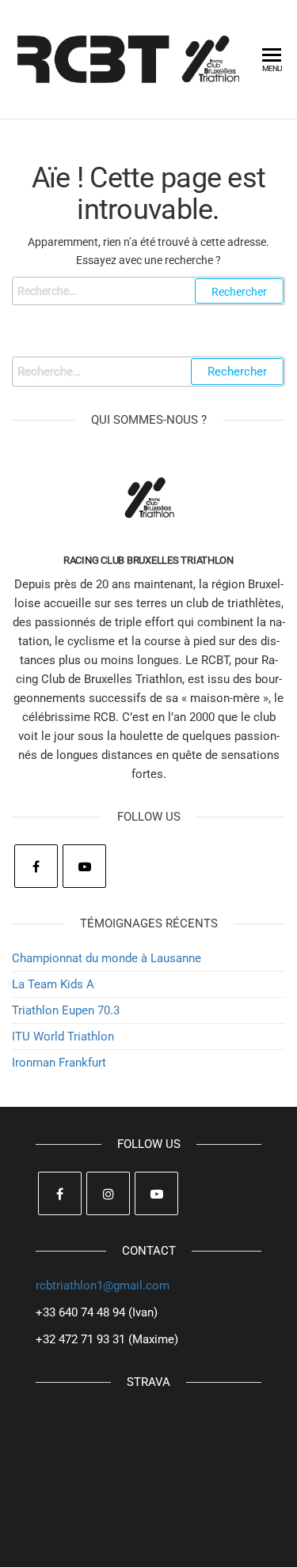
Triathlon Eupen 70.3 (66, 1010)
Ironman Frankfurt (59, 1062)
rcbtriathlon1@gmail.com (102, 1285)
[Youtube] (84, 866)
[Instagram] (108, 1193)
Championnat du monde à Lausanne (106, 958)
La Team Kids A (53, 984)
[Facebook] (36, 866)
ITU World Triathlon (63, 1036)
